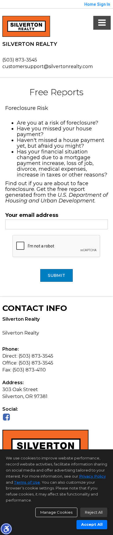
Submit (56, 275)
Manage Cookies (56, 512)
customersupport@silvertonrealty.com (47, 66)
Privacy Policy (92, 476)
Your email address (31, 215)
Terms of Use (27, 482)
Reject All (94, 512)
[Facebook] (6, 417)
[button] (6, 528)
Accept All (92, 524)
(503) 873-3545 (19, 60)
